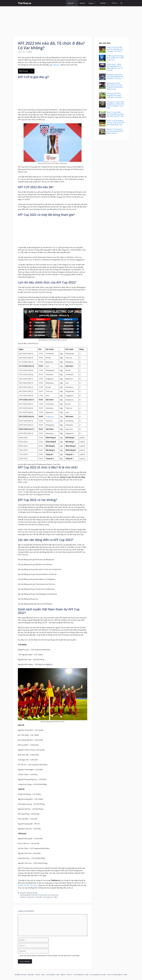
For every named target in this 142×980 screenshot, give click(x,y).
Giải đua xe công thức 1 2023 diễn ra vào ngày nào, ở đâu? (39, 897)
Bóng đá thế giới (31, 893)
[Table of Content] (31, 71)
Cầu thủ (82, 3)
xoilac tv (69, 974)
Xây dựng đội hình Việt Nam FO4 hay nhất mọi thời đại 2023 (39, 895)
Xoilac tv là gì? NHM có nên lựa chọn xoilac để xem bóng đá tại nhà (115, 123)
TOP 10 (114, 3)
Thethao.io (56, 65)
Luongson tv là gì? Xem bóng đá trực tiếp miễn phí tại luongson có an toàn (115, 105)
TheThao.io (24, 3)
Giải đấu (102, 3)
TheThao (23, 974)
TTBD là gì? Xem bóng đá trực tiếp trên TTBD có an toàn (115, 58)
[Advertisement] (52, 21)
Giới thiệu (31, 974)
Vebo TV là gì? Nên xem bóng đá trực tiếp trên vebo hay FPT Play (115, 114)
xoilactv (62, 974)
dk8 (58, 974)
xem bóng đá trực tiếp (81, 974)
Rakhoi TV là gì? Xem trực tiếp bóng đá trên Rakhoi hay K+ (115, 131)
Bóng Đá (70, 3)
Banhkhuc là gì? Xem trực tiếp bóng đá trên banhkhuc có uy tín (115, 76)
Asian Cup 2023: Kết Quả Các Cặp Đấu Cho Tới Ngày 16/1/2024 (115, 49)
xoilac (43, 974)
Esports (91, 3)
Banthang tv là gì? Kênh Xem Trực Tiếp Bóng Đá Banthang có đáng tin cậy (115, 86)
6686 (125, 974)
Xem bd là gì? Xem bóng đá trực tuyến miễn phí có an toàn (114, 95)
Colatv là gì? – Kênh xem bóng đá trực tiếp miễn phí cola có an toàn (115, 67)
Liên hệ (37, 974)
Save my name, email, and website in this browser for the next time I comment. (50, 955)
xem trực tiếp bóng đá (114, 974)
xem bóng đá (50, 974)
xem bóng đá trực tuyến (98, 974)
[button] (121, 3)
